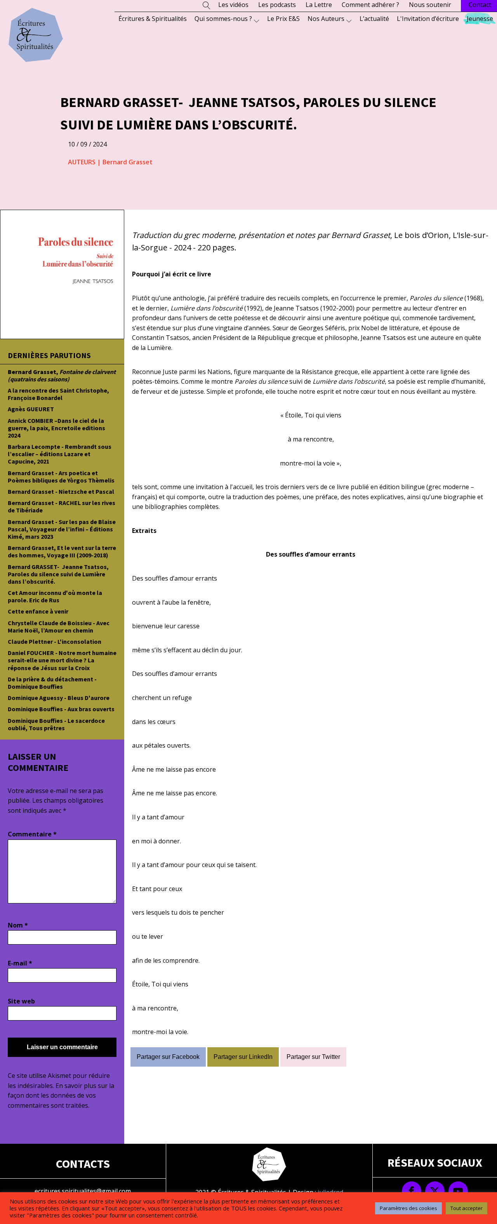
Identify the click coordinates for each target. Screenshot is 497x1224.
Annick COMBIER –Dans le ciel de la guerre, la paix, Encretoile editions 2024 (56, 428)
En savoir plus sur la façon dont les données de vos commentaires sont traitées (61, 1095)
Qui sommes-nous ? (223, 18)
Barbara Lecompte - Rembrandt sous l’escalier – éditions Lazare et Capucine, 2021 (59, 454)
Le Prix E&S (283, 18)
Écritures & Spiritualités (152, 18)
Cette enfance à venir (38, 611)
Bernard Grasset (128, 162)
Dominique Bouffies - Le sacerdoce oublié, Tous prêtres (56, 724)
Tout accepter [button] (466, 1208)
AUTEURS (82, 162)
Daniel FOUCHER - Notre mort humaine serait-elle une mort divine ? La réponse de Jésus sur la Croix (62, 660)
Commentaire (32, 834)
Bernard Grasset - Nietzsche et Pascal (61, 491)
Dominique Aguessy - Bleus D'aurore (58, 698)
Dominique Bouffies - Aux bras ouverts (61, 709)
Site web (21, 1001)
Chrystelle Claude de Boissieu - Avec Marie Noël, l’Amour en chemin (58, 626)
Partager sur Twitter (313, 1056)
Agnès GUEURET (31, 409)
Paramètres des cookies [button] (408, 1208)
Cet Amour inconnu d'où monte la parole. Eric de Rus (55, 596)
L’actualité (374, 18)
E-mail (20, 963)
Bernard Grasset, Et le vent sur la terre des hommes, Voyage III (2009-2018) (62, 551)
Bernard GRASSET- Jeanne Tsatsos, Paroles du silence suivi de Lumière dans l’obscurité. (58, 574)
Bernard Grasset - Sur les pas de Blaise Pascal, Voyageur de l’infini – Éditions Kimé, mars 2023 (62, 529)
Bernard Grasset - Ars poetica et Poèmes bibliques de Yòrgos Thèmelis (61, 476)
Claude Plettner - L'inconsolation (54, 641)
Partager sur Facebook (168, 1056)
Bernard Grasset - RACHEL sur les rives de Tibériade (61, 506)
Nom (18, 925)
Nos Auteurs (326, 18)
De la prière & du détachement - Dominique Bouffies (52, 682)
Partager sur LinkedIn (243, 1056)
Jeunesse (480, 18)
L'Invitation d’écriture (428, 18)
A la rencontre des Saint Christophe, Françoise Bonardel (58, 394)
